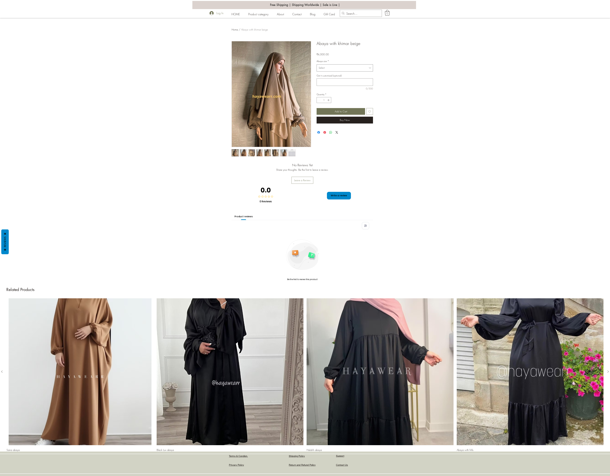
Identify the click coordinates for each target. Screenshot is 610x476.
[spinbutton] (324, 100)
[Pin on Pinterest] (325, 132)
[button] (387, 13)
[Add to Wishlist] (369, 111)
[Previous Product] (2, 371)
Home (235, 29)
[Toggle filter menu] (365, 225)
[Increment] (329, 100)
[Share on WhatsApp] (331, 132)
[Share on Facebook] (319, 132)
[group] (305, 383)
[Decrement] (319, 100)
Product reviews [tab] (243, 216)
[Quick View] (80, 371)
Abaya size (323, 61)
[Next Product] (608, 371)
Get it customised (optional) (329, 75)
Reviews (5, 241)
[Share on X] (337, 132)
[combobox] (345, 67)
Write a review (339, 195)
